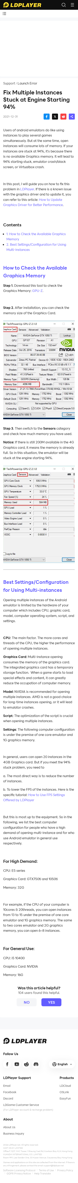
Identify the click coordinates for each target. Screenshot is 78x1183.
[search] (63, 4)
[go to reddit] (26, 1064)
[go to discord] (36, 1064)
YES (51, 1002)
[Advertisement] (39, 49)
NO (27, 1002)
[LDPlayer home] (22, 5)
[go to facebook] (7, 1064)
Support (9, 83)
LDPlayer (27, 189)
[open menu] (72, 4)
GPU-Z (37, 291)
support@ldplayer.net (54, 1165)
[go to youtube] (17, 1064)
